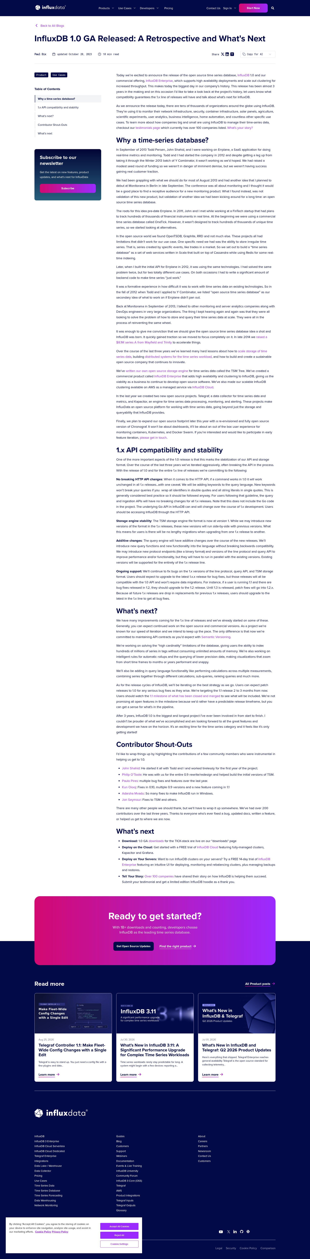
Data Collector (42, 1171)
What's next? (45, 116)
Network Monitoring (46, 1205)
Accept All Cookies (119, 1226)
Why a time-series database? (56, 99)
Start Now (253, 8)
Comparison (268, 1248)
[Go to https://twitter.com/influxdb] (228, 1232)
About (201, 1136)
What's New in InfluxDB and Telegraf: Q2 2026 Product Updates (236, 1047)
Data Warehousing (45, 1200)
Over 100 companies (159, 876)
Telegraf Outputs (125, 1205)
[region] (74, 1235)
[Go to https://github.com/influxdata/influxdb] (241, 1232)
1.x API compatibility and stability (58, 107)
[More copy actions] (270, 54)
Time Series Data (44, 1185)
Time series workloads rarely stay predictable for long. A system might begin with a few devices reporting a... (151, 1063)
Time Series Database (47, 1190)
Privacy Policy (60, 1232)
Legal (218, 1248)
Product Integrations (128, 1195)
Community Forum (127, 1176)
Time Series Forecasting (48, 1195)
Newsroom (204, 1151)
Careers (202, 1141)
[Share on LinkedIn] (227, 54)
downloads (156, 841)
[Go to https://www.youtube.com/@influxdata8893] (221, 1232)
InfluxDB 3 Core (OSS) (129, 1181)
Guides (120, 1136)
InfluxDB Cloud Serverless (49, 1146)
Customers (122, 1146)
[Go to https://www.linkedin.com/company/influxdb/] (235, 1231)
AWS (119, 1190)
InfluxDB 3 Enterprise (46, 1141)
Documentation (125, 1161)
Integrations (41, 1161)
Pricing (168, 8)
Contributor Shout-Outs (52, 124)
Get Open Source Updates (134, 946)
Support (121, 1151)
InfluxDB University (127, 1171)
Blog (119, 1141)
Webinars (121, 1156)
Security (231, 1248)
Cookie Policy (248, 1248)
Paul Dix (40, 54)
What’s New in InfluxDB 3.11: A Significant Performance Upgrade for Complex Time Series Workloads (154, 1050)
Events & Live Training (129, 1166)
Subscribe (67, 188)
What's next (45, 133)
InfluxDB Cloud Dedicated (49, 1151)
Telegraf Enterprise (45, 1156)
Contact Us (213, 8)
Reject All (119, 1235)
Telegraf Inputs (124, 1200)
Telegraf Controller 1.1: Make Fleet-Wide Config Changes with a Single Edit (72, 1050)
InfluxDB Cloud (207, 847)
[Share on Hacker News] (232, 54)
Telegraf (121, 1185)
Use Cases (59, 75)
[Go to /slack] (247, 1232)
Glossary (121, 1210)
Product (41, 75)
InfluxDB (39, 1136)
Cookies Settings (119, 1244)
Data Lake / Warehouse (48, 1166)
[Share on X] (222, 54)
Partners (203, 1146)
